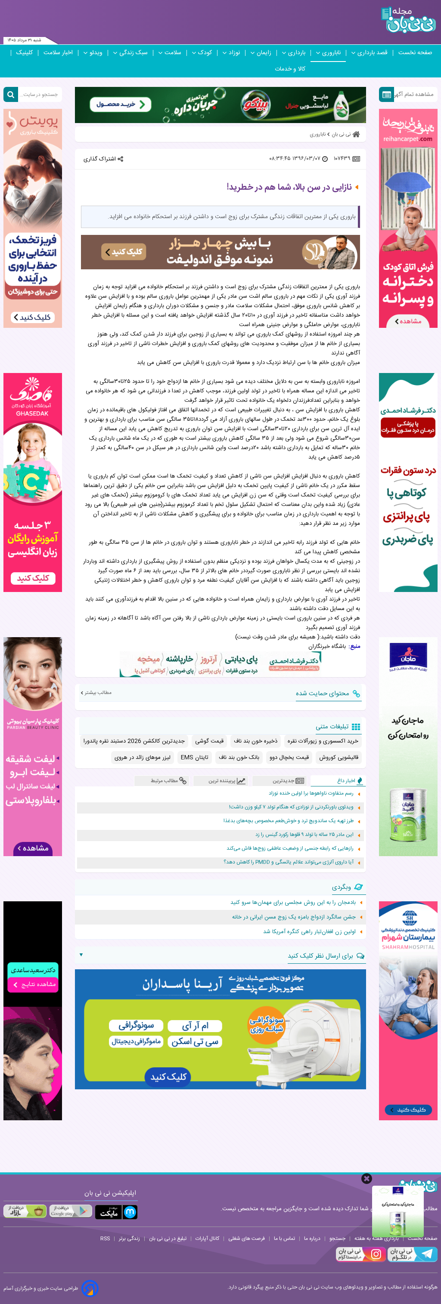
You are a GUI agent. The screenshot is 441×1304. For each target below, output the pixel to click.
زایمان (264, 53)
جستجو (337, 1238)
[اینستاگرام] (361, 1261)
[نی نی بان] (408, 20)
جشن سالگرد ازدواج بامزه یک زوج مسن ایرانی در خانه (294, 917)
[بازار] (25, 1211)
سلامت (173, 53)
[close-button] (367, 1178)
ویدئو (96, 53)
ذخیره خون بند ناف (255, 741)
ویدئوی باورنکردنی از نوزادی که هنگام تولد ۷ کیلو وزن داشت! (291, 807)
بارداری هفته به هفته (376, 1238)
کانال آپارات (207, 1238)
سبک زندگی (133, 53)
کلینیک (24, 53)
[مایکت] (116, 1212)
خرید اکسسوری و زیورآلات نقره (323, 741)
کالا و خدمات (290, 69)
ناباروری (331, 53)
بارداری (296, 53)
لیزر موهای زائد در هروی (143, 757)
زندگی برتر (129, 1238)
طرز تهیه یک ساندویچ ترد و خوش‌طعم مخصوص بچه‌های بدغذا (289, 821)
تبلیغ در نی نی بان (167, 1238)
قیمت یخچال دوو (289, 757)
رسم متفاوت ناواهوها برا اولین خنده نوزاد (311, 793)
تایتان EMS (194, 757)
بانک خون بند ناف (239, 757)
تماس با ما (284, 1238)
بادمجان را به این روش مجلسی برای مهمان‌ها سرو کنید (293, 902)
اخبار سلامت (58, 53)
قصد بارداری (372, 53)
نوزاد (234, 53)
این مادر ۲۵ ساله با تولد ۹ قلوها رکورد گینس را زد (304, 835)
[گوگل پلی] (70, 1211)
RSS (105, 1238)
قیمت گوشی (209, 741)
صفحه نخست (415, 53)
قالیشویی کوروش (338, 757)
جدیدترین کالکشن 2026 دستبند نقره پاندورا (134, 741)
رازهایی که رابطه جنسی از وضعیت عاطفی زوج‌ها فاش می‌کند (290, 849)
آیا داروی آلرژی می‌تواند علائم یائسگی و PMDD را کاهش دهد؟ (289, 862)
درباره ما (312, 1238)
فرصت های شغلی (246, 1238)
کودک (205, 53)
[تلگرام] (412, 1261)
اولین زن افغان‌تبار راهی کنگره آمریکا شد (309, 932)
